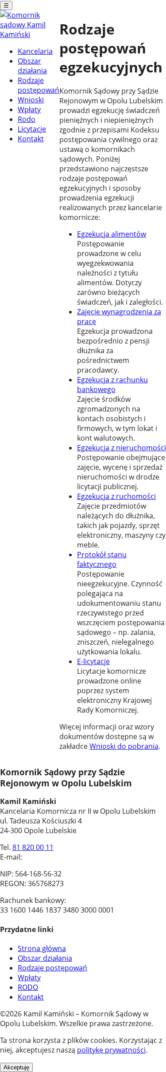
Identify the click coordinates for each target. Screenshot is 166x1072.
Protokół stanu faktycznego (102, 559)
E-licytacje (93, 661)
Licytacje (32, 129)
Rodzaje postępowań (38, 85)
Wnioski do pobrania (123, 746)
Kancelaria (35, 51)
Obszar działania (32, 65)
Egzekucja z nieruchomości (121, 448)
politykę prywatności (111, 1050)
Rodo (26, 119)
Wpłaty (29, 109)
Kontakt (31, 138)
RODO (28, 987)
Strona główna (42, 948)
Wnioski (31, 100)
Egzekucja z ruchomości (116, 496)
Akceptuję (16, 1067)
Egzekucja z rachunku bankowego (112, 384)
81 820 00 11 (33, 847)
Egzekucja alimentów (111, 234)
